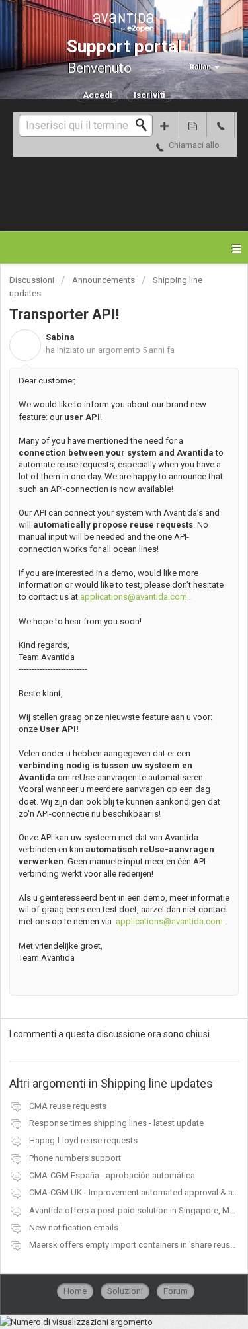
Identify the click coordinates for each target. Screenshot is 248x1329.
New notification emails (73, 1227)
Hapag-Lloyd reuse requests (83, 1140)
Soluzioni (125, 1291)
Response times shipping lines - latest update (116, 1123)
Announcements (103, 280)
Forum (175, 1291)
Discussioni (31, 280)
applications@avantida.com (133, 597)
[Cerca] (145, 125)
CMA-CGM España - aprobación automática (112, 1175)
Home (75, 1291)
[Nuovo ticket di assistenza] (165, 124)
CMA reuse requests (67, 1106)
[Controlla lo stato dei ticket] (192, 124)
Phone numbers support (75, 1158)
